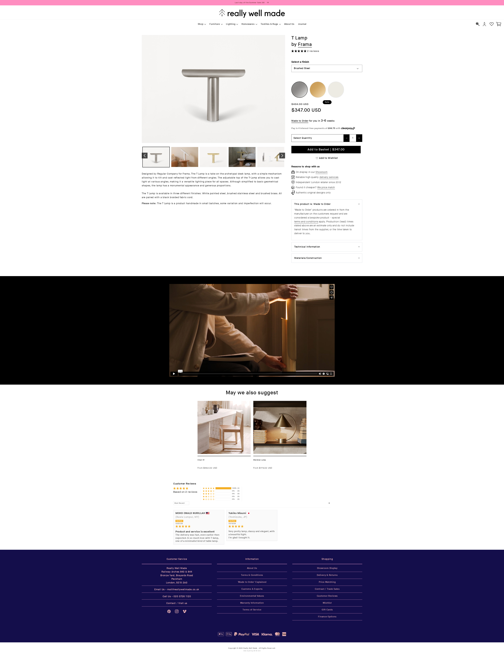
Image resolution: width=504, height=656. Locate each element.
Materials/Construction (308, 258)
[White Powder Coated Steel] (336, 90)
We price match (326, 187)
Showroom (322, 172)
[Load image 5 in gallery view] (270, 157)
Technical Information (307, 246)
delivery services (328, 177)
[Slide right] (282, 155)
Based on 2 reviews (185, 492)
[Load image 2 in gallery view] (184, 157)
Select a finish (300, 62)
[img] (198, 526)
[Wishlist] (491, 24)
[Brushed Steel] (299, 90)
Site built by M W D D (252, 651)
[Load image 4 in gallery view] (242, 157)
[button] (202, 24)
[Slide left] (145, 155)
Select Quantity (302, 138)
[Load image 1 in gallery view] (156, 157)
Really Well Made (250, 648)
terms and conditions (306, 221)
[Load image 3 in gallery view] (213, 157)
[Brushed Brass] (318, 90)
